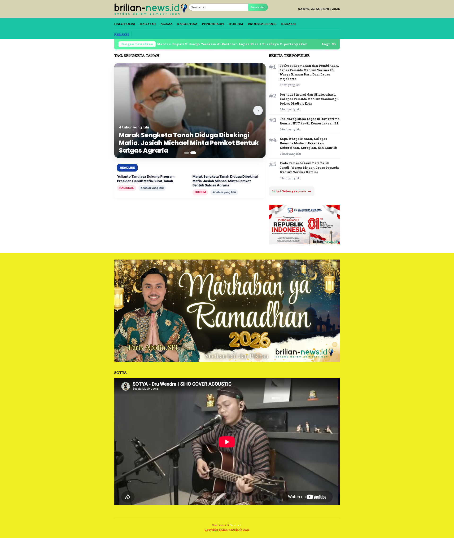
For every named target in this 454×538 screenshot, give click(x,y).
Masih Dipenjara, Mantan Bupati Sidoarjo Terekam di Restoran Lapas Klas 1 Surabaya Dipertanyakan (186, 44)
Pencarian (258, 7)
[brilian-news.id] (151, 8)
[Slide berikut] (258, 110)
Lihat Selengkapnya (291, 191)
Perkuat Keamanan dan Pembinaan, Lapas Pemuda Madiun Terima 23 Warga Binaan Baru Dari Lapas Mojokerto (309, 72)
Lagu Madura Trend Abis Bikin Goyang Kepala (332, 44)
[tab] (186, 153)
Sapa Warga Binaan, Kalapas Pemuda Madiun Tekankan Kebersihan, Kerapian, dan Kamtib (308, 143)
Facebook (236, 525)
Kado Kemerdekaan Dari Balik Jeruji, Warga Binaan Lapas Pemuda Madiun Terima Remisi (309, 167)
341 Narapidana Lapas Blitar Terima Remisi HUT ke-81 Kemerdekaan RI (310, 121)
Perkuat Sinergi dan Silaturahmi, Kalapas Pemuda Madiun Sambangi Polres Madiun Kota (309, 99)
